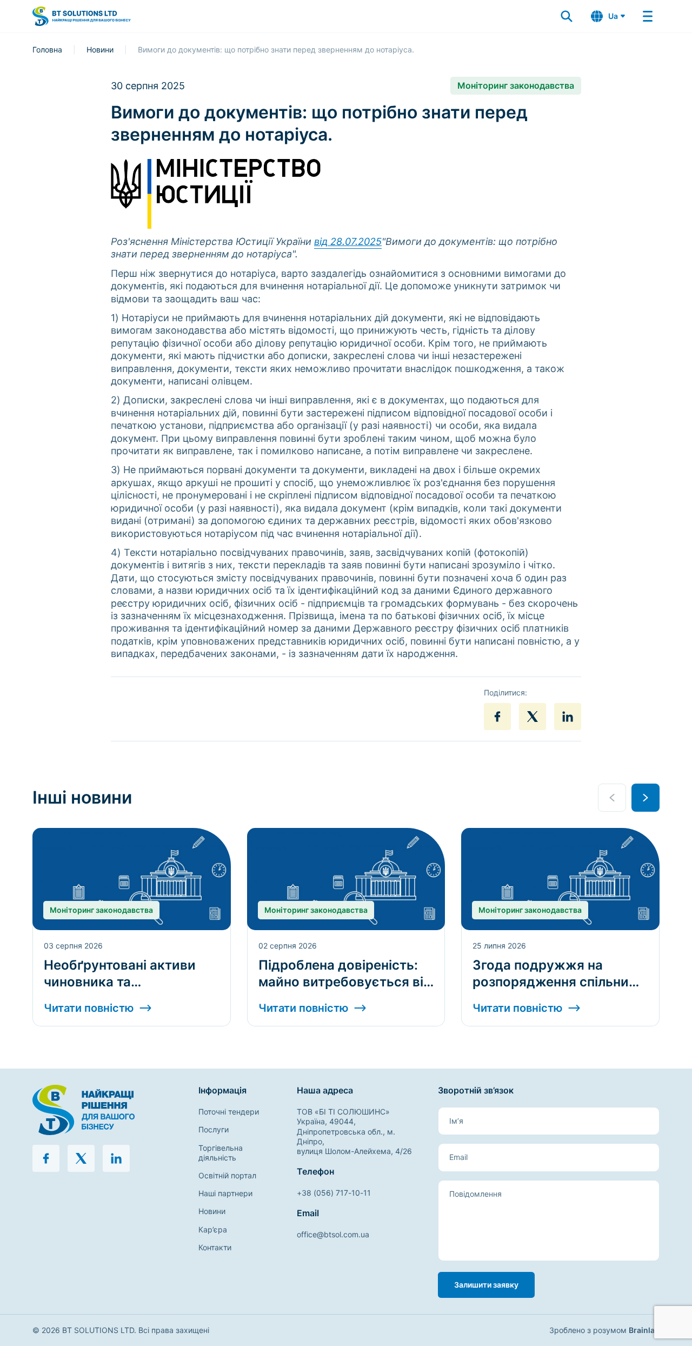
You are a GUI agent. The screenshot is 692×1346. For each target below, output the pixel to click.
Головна (47, 49)
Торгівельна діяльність (220, 1152)
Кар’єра (212, 1229)
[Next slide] (645, 798)
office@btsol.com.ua (333, 1234)
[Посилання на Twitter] (532, 716)
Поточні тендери (228, 1111)
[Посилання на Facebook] (497, 716)
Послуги (213, 1129)
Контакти (214, 1247)
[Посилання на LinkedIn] (567, 716)
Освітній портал (227, 1175)
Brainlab (644, 1330)
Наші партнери (225, 1193)
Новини (100, 49)
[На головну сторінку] (106, 1110)
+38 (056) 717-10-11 (334, 1192)
